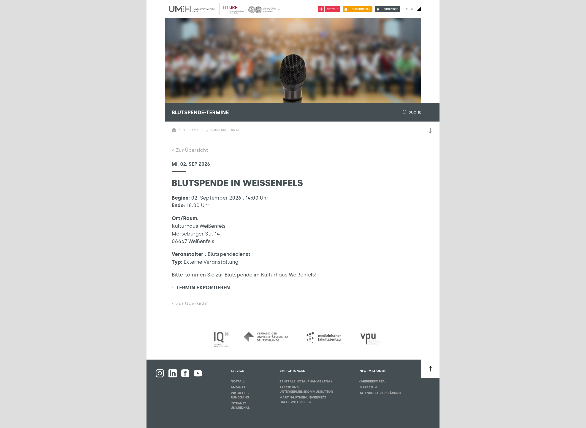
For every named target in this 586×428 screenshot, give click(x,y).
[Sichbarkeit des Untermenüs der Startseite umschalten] (174, 130)
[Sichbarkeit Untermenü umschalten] (202, 130)
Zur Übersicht (192, 150)
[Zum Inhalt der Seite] (430, 130)
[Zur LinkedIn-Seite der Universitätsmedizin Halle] (172, 373)
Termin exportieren (203, 287)
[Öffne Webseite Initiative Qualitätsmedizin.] (221, 339)
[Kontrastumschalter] (419, 9)
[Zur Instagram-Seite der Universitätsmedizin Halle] (159, 373)
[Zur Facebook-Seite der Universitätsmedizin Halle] (185, 373)
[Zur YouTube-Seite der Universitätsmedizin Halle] (197, 373)
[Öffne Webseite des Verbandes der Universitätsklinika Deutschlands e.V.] (266, 337)
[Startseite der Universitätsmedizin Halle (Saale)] (192, 9)
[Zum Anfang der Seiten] (430, 368)
